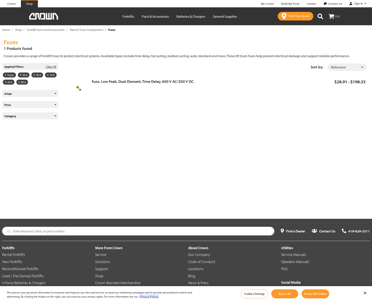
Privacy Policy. (149, 296)
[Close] (365, 293)
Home (6, 30)
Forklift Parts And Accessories (46, 30)
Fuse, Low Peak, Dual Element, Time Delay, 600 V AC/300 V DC (143, 81)
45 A (38, 75)
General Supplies (225, 16)
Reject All (284, 293)
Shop (18, 30)
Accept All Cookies (315, 293)
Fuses (11, 75)
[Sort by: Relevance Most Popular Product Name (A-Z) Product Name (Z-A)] (347, 67)
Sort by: (317, 67)
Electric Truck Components (87, 30)
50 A (25, 75)
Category (10, 116)
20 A (10, 82)
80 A (23, 82)
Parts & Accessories (155, 16)
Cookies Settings (254, 293)
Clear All (51, 67)
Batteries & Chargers (191, 16)
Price (7, 105)
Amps (8, 94)
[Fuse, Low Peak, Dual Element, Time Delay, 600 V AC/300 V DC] (80, 88)
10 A (52, 75)
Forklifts (128, 16)
